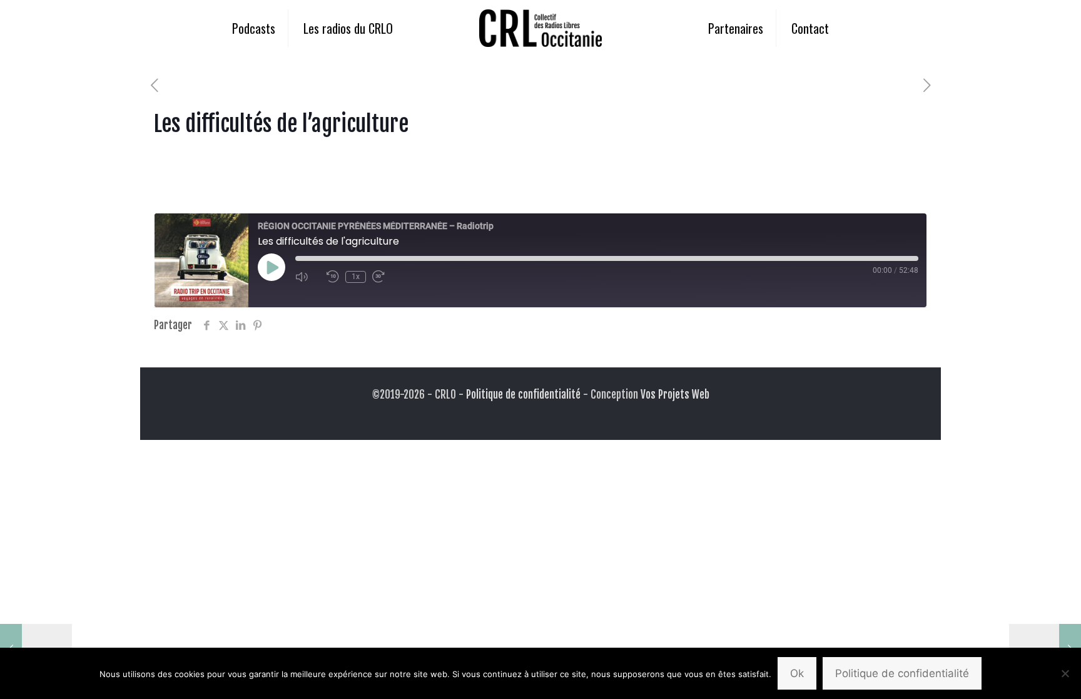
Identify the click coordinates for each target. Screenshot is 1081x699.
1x (356, 276)
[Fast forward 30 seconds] (384, 277)
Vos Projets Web (675, 394)
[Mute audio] (307, 277)
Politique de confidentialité (523, 394)
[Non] (1065, 673)
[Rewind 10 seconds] (333, 277)
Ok (797, 673)
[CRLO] (540, 28)
